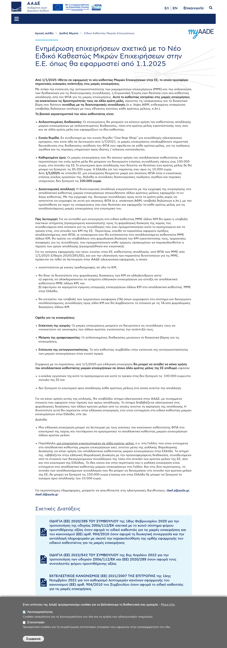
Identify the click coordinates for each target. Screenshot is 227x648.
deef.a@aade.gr (178, 490)
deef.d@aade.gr (46, 494)
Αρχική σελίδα (44, 33)
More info (168, 604)
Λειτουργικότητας (40, 612)
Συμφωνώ (33, 638)
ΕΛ (167, 8)
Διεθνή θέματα (68, 33)
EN (175, 8)
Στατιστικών (36, 622)
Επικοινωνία (193, 8)
